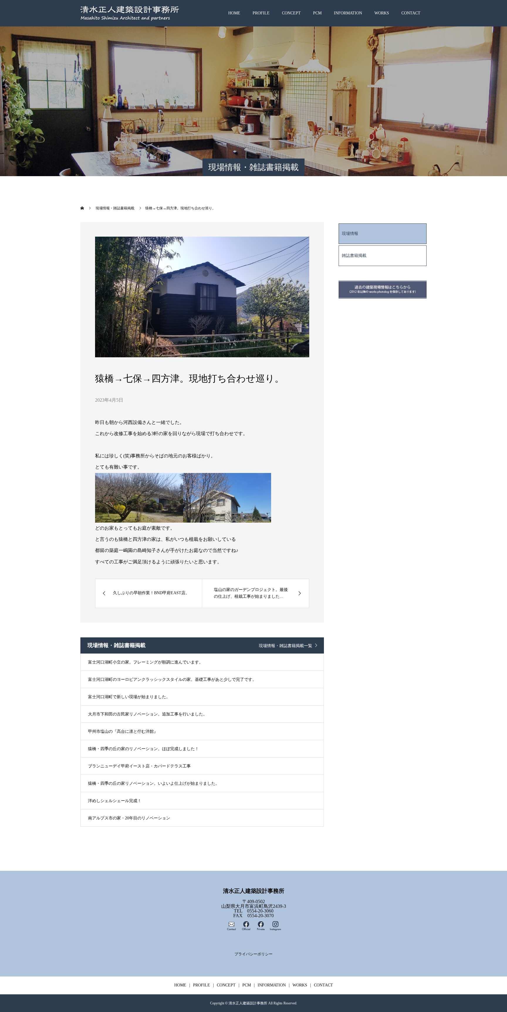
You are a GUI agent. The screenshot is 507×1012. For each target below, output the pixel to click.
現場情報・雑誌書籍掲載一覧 (285, 646)
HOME (234, 13)
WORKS (381, 13)
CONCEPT (291, 13)
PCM (317, 13)
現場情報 (350, 233)
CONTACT (410, 13)
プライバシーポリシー (253, 954)
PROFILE (261, 13)
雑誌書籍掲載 (354, 255)
